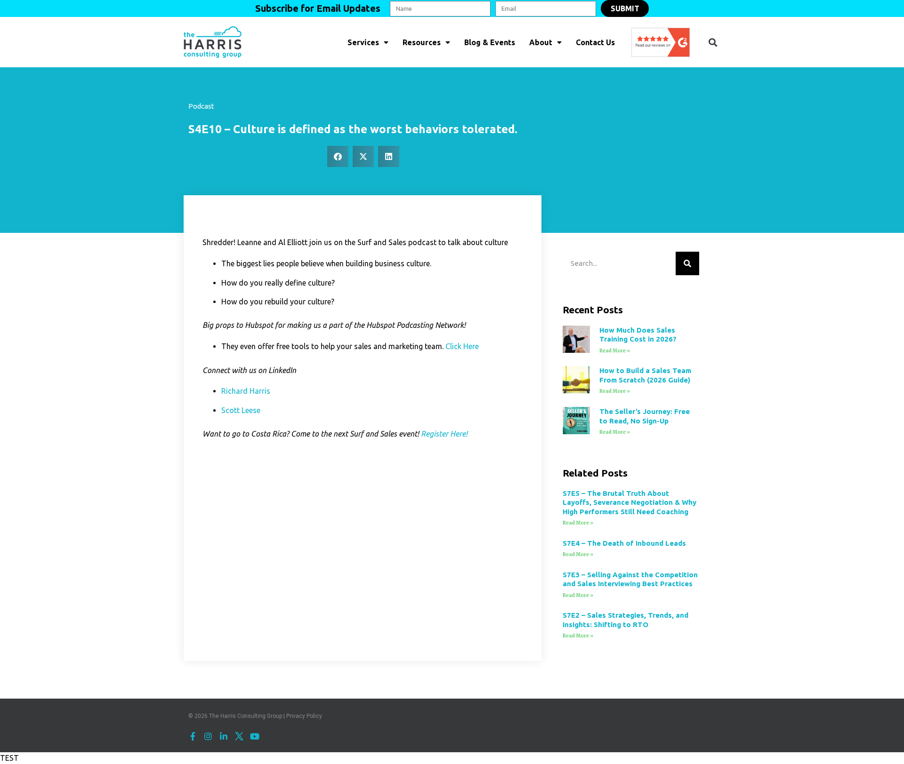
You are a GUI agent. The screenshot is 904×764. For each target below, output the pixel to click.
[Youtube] (254, 736)
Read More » (614, 351)
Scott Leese (240, 410)
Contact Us (595, 42)
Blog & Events (489, 42)
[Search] (687, 263)
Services (363, 42)
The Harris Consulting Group (245, 716)
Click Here (462, 346)
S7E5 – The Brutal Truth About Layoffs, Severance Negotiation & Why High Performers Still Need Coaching (629, 502)
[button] (712, 42)
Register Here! (444, 434)
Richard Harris (245, 391)
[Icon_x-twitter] (239, 736)
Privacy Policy (304, 716)
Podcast (201, 106)
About (540, 42)
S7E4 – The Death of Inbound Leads (624, 543)
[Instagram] (208, 736)
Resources (422, 42)
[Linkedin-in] (223, 736)
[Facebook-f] (192, 736)
